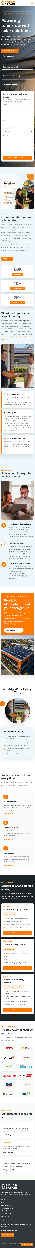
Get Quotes (16, 933)
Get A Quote (7, 1235)
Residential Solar (6, 1205)
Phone (5, 112)
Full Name (5, 104)
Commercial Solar (7, 1208)
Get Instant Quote (9, 51)
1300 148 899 (9, 56)
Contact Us (5, 1216)
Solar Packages (6, 1213)
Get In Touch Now (13, 630)
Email (4, 120)
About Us (6, 258)
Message (5, 144)
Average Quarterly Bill (9, 128)
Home (3, 1203)
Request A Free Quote (16, 158)
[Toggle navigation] (32, 3)
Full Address (6, 136)
